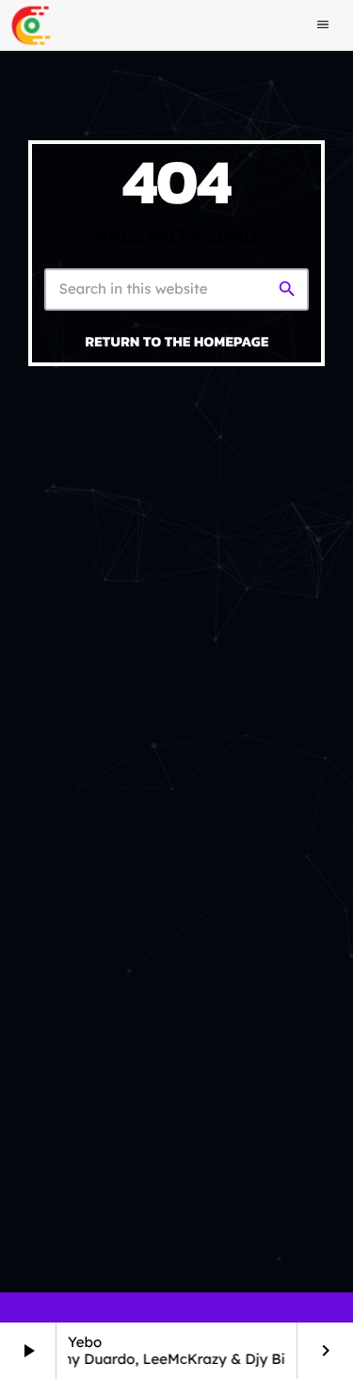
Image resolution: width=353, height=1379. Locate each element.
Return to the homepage (177, 341)
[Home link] (31, 25)
